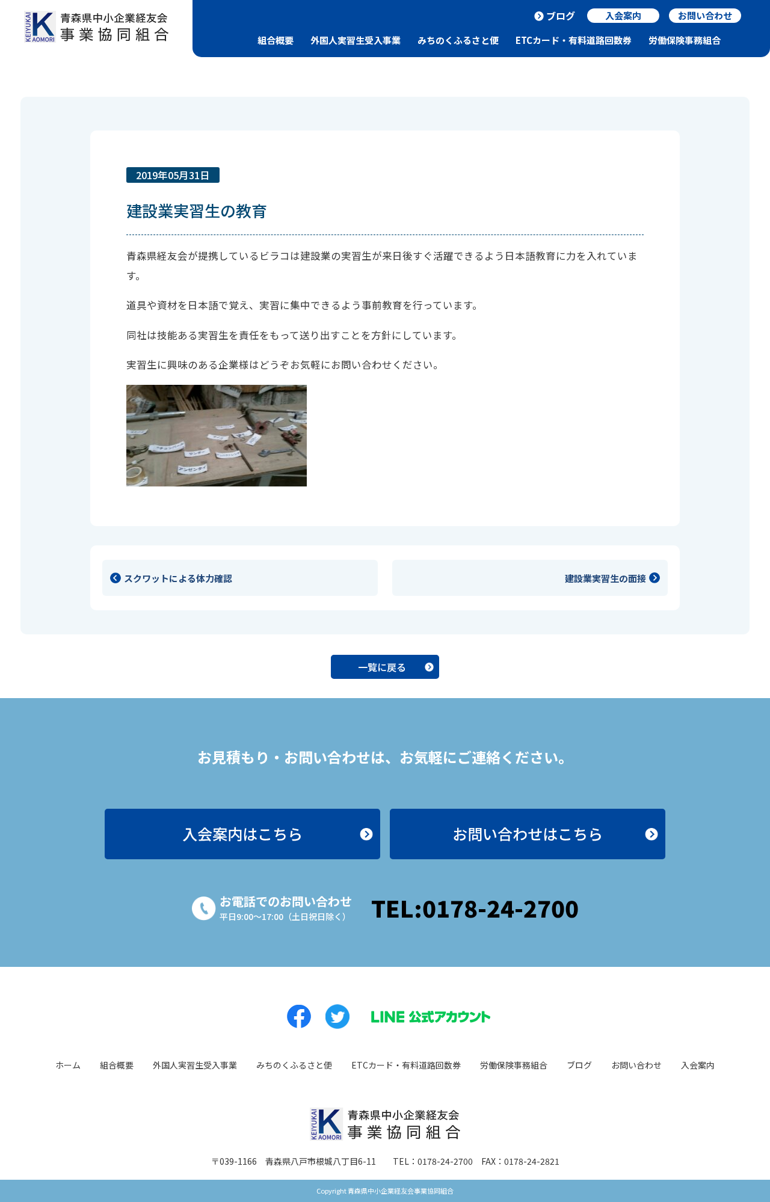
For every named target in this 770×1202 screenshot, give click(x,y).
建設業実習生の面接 (605, 578)
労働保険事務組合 (684, 40)
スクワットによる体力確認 (178, 578)
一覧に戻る (382, 667)
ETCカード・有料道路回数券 (574, 40)
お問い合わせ (636, 1065)
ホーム (68, 1065)
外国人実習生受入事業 (355, 40)
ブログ (560, 15)
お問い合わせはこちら (527, 833)
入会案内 (698, 1065)
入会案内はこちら (242, 833)
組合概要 (275, 40)
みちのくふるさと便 (458, 40)
